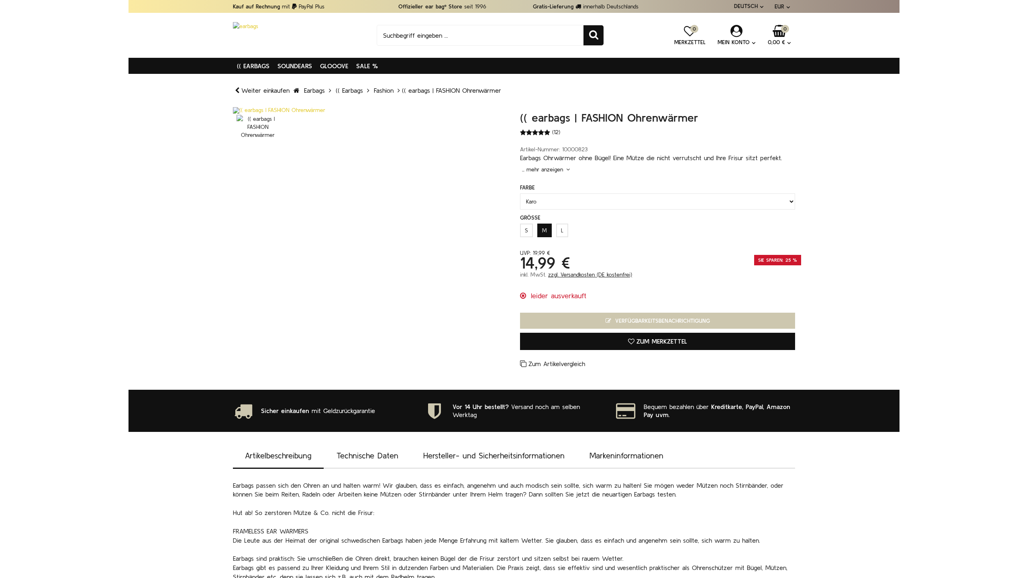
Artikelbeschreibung (278, 455)
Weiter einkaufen (265, 90)
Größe (530, 217)
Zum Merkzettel (661, 341)
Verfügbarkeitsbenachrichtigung (661, 320)
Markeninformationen (626, 455)
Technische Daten (367, 455)
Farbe (527, 187)
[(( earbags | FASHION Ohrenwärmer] (370, 110)
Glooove (334, 65)
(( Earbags (253, 65)
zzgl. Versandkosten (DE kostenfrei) (590, 274)
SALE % (367, 65)
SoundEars (294, 65)
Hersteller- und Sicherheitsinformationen (494, 455)
